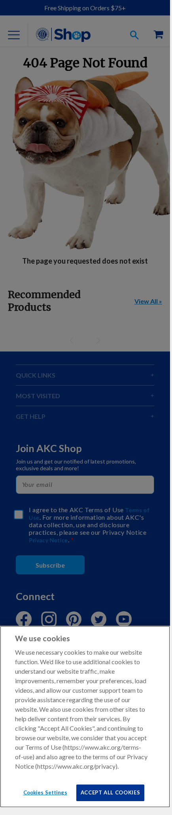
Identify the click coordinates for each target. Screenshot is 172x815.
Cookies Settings (45, 792)
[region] (85, 716)
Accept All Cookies (110, 792)
